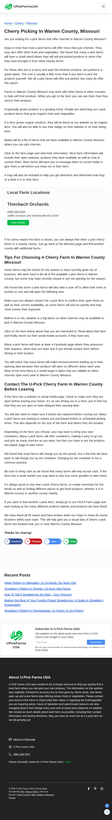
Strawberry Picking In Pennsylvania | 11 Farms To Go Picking (43, 610)
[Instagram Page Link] (101, 788)
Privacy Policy (32, 791)
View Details (18, 222)
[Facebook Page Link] (88, 788)
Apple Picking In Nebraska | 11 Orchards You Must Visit (40, 582)
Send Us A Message (24, 739)
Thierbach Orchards (28, 204)
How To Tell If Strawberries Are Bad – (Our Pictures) (38, 594)
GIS (22, 791)
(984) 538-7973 (21, 754)
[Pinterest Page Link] (95, 788)
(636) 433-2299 (16, 211)
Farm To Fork (23, 795)
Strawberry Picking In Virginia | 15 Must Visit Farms (37, 588)
